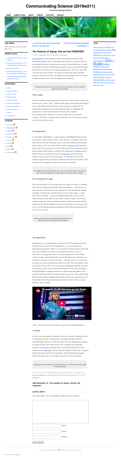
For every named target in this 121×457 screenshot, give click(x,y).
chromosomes (65, 154)
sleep (102, 79)
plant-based (97, 74)
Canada (109, 52)
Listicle (107, 66)
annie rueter (10, 125)
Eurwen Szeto (11, 152)
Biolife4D (47, 350)
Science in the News (12, 109)
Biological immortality (39, 375)
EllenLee (9, 149)
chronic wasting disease (105, 55)
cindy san (9, 140)
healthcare (106, 64)
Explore (50, 15)
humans (96, 66)
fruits (113, 61)
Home (8, 15)
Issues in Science (67, 372)
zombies (102, 85)
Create (40, 15)
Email (64, 431)
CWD (100, 58)
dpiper (8, 146)
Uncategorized (11, 115)
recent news (101, 77)
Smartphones (107, 80)
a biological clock (73, 145)
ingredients (102, 66)
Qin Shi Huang (37, 58)
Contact (60, 15)
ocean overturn (104, 72)
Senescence (66, 375)
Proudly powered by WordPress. (48, 450)
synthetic (113, 80)
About (31, 15)
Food (108, 60)
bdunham (9, 131)
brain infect (104, 52)
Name (64, 425)
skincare (96, 79)
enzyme (46, 254)
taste (95, 82)
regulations (108, 77)
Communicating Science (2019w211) (60, 6)
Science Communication (13, 103)
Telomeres (78, 151)
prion (110, 74)
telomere (73, 375)
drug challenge (106, 58)
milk (102, 69)
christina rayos (11, 137)
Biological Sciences (54, 372)
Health (97, 63)
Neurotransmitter (108, 69)
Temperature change (102, 82)
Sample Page (19, 15)
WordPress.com (76, 450)
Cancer (50, 375)
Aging (82, 372)
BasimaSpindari (11, 128)
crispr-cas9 (96, 58)
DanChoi (55, 55)
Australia (97, 50)
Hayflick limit (57, 375)
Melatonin (97, 69)
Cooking (113, 55)
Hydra (76, 193)
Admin (9, 88)
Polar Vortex (105, 74)
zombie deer (96, 85)
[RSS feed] (14, 125)
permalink (35, 377)
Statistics (9, 112)
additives (95, 47)
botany (99, 52)
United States (111, 82)
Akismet (17, 454)
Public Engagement (12, 100)
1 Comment (63, 55)
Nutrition (96, 72)
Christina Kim (11, 134)
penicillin (110, 72)
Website (64, 436)
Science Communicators (13, 106)
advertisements (102, 47)
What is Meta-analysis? (13, 68)
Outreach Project (11, 97)
